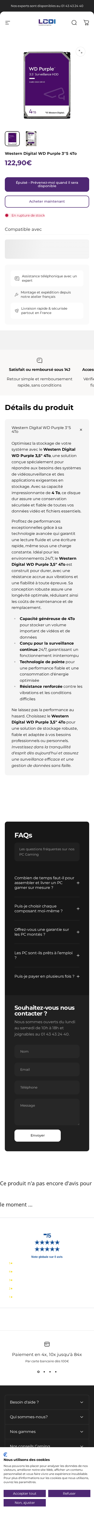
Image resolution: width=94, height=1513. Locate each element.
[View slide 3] (50, 1372)
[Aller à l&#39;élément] (12, 138)
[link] (39, 360)
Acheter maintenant (47, 201)
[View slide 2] (44, 1372)
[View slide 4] (56, 1372)
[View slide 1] (38, 1372)
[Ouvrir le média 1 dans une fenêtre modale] (80, 51)
